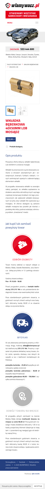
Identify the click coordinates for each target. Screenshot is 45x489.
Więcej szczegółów (24, 486)
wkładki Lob (13, 67)
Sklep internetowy (14, 64)
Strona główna (10, 462)
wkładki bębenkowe (31, 64)
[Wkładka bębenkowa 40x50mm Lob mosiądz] (22, 87)
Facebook (22, 462)
